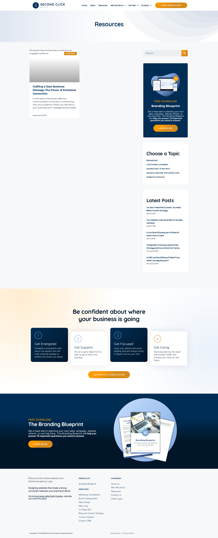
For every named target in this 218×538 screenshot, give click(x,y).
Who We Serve (117, 5)
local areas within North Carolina (49, 496)
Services (132, 5)
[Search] (184, 53)
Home (84, 5)
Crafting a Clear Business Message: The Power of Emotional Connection (54, 90)
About (92, 5)
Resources (103, 5)
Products (145, 5)
